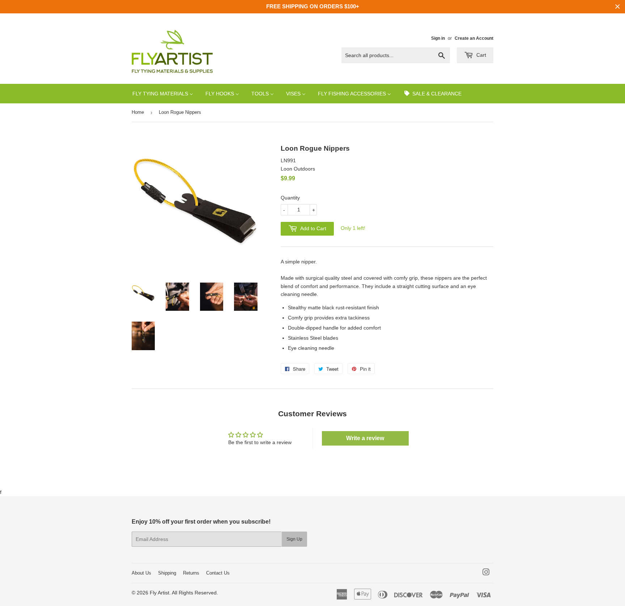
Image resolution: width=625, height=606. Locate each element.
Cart (480, 55)
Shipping (167, 573)
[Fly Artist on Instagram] (486, 573)
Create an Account (474, 38)
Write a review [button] (365, 438)
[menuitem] (162, 93)
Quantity (290, 198)
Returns (191, 573)
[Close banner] (617, 7)
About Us (141, 573)
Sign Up (294, 539)
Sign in (438, 38)
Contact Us (218, 573)
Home (138, 112)
